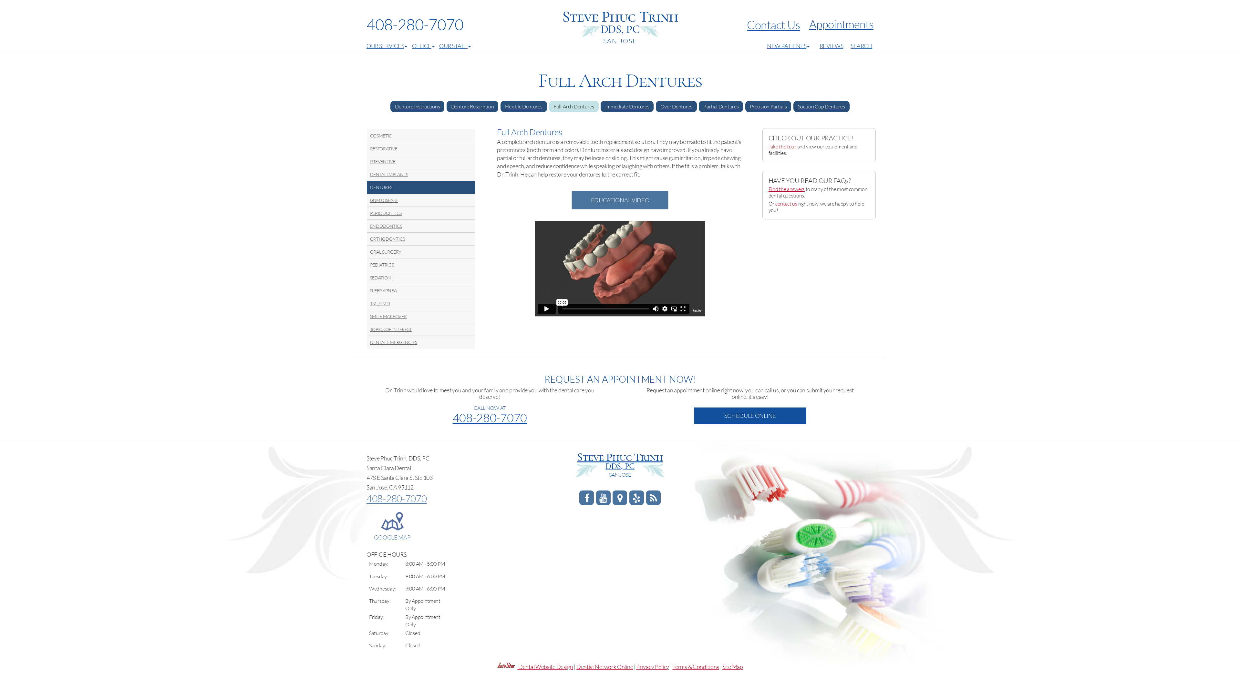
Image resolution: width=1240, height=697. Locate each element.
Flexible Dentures (523, 106)
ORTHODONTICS (387, 239)
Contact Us (773, 25)
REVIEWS (831, 46)
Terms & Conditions (695, 666)
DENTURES (381, 187)
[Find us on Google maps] (620, 499)
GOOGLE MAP (392, 537)
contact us (786, 203)
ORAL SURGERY (385, 252)
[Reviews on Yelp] (637, 499)
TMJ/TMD (380, 303)
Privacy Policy (652, 666)
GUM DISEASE (384, 200)
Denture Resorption (472, 106)
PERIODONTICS (386, 213)
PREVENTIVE (383, 161)
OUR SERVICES (385, 45)
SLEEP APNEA (383, 290)
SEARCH (861, 46)
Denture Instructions (417, 106)
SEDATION (380, 277)
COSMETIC (381, 135)
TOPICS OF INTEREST (391, 329)
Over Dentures (676, 106)
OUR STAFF (453, 45)
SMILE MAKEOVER (388, 316)
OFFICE (421, 45)
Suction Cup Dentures (821, 106)
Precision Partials (768, 106)
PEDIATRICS (382, 265)
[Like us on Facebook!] (586, 499)
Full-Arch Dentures (573, 106)
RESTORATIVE (384, 148)
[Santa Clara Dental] (653, 499)
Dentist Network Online (604, 666)
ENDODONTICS (386, 226)
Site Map (732, 666)
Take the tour (782, 146)
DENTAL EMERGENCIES (394, 342)
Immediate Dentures (627, 106)
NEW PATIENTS (786, 45)
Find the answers (787, 189)
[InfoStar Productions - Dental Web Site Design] (507, 666)
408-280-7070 (415, 24)
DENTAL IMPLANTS (389, 174)
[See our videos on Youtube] (603, 499)
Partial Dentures (721, 106)
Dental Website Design (545, 666)
